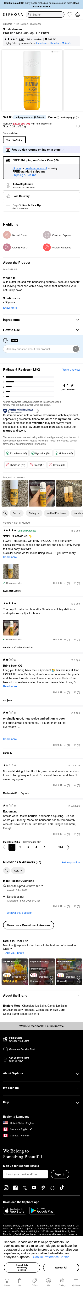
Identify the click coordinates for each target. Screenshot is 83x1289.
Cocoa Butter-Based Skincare (21, 1014)
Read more (10, 557)
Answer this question (19, 913)
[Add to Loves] (78, 126)
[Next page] (68, 847)
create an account (36, 168)
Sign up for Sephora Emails (21, 1166)
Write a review (71, 369)
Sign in (17, 168)
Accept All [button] (61, 1267)
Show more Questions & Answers (29, 925)
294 (60, 847)
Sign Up (60, 1174)
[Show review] (15, 493)
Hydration (55, 43)
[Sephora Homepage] (13, 14)
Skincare (7, 23)
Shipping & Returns (24, 175)
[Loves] (70, 14)
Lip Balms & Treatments (28, 23)
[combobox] (45, 14)
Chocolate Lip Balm (34, 1005)
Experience (42, 43)
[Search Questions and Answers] (6, 870)
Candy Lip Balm (57, 1005)
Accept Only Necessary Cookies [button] (22, 1267)
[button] (31, 1257)
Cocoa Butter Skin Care (50, 1010)
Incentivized (36, 968)
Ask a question (34, 39)
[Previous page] (4, 847)
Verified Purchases (56, 513)
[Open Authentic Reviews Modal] (37, 411)
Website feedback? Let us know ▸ (41, 1026)
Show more (10, 308)
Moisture (66, 43)
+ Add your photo (13, 953)
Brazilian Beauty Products (18, 1010)
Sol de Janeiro (12, 29)
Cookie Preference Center (51, 1257)
